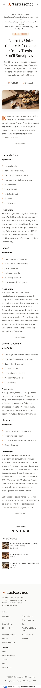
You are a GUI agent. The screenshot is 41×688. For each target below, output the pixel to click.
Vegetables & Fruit (8, 642)
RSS (34, 681)
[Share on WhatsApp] (24, 531)
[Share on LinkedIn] (28, 531)
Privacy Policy (7, 667)
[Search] (37, 4)
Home (14, 14)
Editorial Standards (8, 655)
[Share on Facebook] (13, 531)
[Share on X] (17, 531)
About (4, 652)
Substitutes (6, 616)
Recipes (5, 638)
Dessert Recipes (23, 14)
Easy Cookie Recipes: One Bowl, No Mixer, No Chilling (21, 23)
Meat (3, 620)
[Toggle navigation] (4, 4)
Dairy (24, 624)
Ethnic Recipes (7, 628)
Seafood (25, 638)
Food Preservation (8, 634)
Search (4, 663)
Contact (5, 659)
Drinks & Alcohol (27, 616)
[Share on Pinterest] (20, 531)
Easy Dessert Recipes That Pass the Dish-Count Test (21, 18)
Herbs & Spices (27, 634)
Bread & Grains (7, 624)
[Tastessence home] (20, 4)
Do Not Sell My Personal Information (23, 686)
